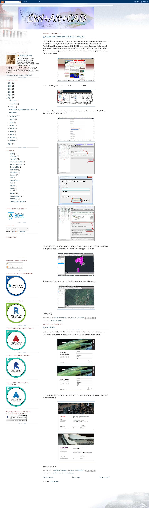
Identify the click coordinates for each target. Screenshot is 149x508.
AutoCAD (54, 473)
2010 (10, 144)
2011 (10, 98)
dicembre (13, 101)
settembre (13, 116)
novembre (13, 104)
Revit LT (13, 193)
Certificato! (50, 327)
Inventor (13, 175)
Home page (76, 477)
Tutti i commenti (14, 267)
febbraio (13, 137)
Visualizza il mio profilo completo (19, 75)
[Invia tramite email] (86, 318)
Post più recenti (48, 477)
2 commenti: (80, 470)
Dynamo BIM (14, 167)
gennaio (13, 140)
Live (11, 177)
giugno (12, 125)
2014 (10, 89)
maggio (12, 128)
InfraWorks (14, 172)
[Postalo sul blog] (88, 318)
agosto (12, 119)
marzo (12, 134)
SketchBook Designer (17, 201)
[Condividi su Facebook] (93, 318)
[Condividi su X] (91, 318)
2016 (10, 83)
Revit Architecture (66, 473)
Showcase (13, 199)
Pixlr (11, 183)
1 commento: (80, 317)
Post (10, 264)
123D (12, 154)
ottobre (12, 107)
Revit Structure (15, 196)
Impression (14, 170)
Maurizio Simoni (25, 55)
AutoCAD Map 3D (57, 320)
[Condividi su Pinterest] (95, 318)
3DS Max (13, 156)
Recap (12, 185)
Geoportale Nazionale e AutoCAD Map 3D (64, 37)
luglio (12, 122)
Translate (22, 232)
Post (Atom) (54, 481)
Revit (12, 188)
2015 (10, 86)
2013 (10, 92)
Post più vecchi (104, 477)
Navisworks (14, 180)
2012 (10, 95)
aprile (12, 131)
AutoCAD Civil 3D (16, 162)
